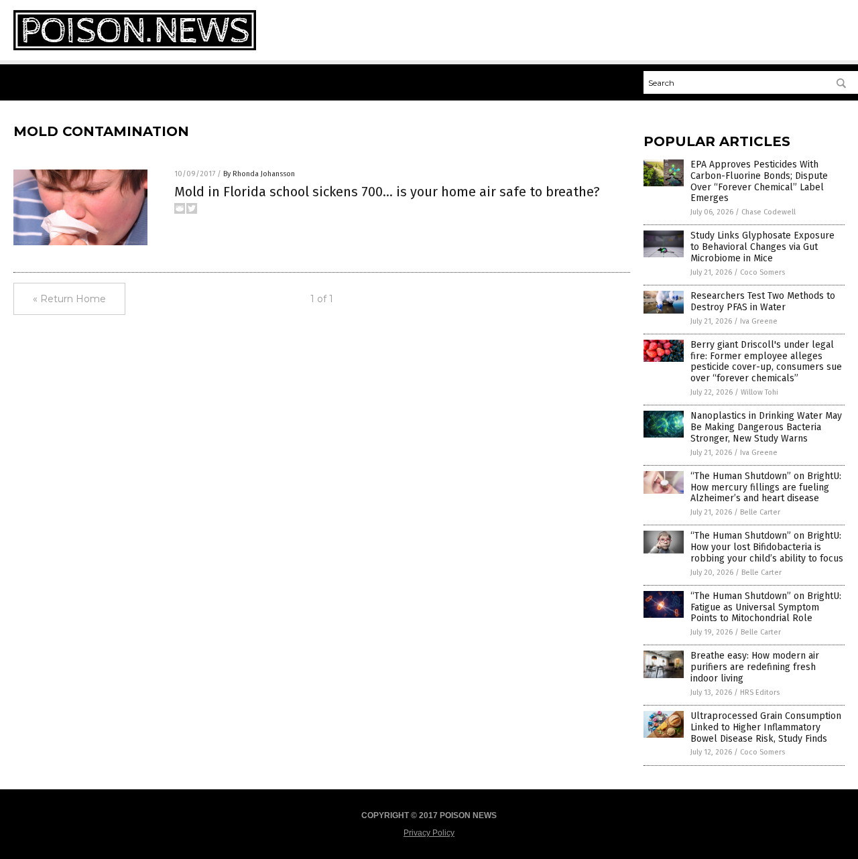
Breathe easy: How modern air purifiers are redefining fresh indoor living (754, 667)
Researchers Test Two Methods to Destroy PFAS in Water (762, 301)
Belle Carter (760, 512)
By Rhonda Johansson (259, 174)
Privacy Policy (429, 833)
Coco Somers (762, 272)
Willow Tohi (759, 392)
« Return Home (69, 299)
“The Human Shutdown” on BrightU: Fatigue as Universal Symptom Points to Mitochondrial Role (765, 607)
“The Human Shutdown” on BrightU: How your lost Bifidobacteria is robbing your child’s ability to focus (766, 547)
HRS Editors (760, 692)
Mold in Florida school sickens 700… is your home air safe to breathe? (387, 192)
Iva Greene (759, 321)
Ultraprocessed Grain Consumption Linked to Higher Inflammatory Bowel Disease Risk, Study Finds (765, 727)
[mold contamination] (134, 47)
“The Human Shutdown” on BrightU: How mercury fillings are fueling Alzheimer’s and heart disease (765, 487)
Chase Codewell (768, 212)
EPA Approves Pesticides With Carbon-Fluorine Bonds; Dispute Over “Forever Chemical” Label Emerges (759, 181)
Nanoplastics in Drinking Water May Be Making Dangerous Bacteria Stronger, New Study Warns (766, 427)
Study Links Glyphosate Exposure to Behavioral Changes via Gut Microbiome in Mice (762, 247)
